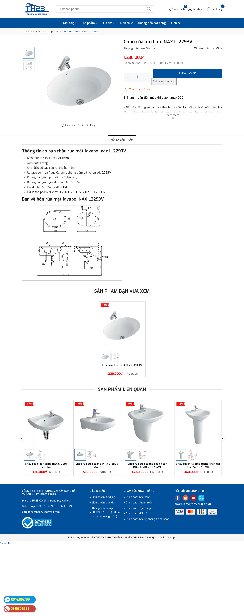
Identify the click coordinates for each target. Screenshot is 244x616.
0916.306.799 (65, 506)
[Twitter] (185, 498)
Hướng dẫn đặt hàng (152, 23)
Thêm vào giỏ (188, 73)
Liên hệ (176, 23)
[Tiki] (201, 498)
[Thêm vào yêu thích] (138, 89)
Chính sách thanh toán (139, 502)
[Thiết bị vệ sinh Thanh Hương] (37, 9)
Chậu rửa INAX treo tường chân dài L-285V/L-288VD (198, 465)
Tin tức (108, 23)
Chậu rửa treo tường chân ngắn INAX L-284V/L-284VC (147, 465)
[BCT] (37, 523)
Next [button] (222, 437)
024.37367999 (45, 506)
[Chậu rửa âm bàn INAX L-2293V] (122, 326)
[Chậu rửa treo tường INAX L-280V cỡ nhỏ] (46, 424)
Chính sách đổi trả (136, 513)
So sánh (5, 543)
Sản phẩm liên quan (122, 389)
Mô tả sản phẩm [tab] (122, 140)
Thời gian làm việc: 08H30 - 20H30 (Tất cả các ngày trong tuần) (106, 512)
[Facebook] (177, 498)
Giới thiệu (69, 23)
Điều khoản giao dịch (104, 502)
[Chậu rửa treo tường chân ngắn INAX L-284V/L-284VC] (147, 424)
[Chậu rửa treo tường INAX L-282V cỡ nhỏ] (97, 424)
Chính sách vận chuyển (139, 508)
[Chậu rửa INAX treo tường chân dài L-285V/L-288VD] (198, 424)
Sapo (173, 537)
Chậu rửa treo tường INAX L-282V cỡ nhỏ (97, 465)
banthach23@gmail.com (45, 512)
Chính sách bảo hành (138, 497)
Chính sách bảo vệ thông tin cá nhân (147, 519)
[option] (79, 81)
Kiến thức (126, 23)
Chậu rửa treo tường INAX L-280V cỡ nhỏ (46, 465)
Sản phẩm (88, 23)
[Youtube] (193, 498)
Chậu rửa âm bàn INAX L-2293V (122, 365)
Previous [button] (21, 437)
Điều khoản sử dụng (103, 497)
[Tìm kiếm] (148, 9)
